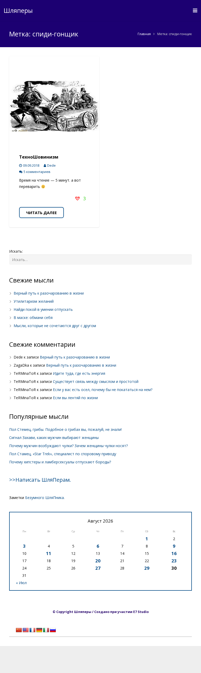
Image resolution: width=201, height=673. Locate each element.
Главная (144, 34)
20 (97, 561)
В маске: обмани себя (33, 317)
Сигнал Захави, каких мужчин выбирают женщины (54, 437)
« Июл (21, 582)
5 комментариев (37, 172)
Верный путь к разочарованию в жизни (49, 293)
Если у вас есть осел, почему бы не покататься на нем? (102, 389)
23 (174, 561)
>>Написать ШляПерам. (40, 479)
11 (48, 553)
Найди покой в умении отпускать (43, 309)
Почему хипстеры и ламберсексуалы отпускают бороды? (60, 461)
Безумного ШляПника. (45, 497)
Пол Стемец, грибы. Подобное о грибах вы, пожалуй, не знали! (65, 429)
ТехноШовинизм (38, 157)
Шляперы (18, 10)
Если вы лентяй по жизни (75, 397)
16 (174, 553)
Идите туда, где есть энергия (79, 373)
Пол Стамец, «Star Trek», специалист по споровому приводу (62, 453)
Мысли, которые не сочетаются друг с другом (55, 325)
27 (97, 568)
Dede (51, 165)
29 (146, 568)
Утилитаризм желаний (34, 301)
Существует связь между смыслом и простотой (95, 381)
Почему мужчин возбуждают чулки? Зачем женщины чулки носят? (68, 445)
